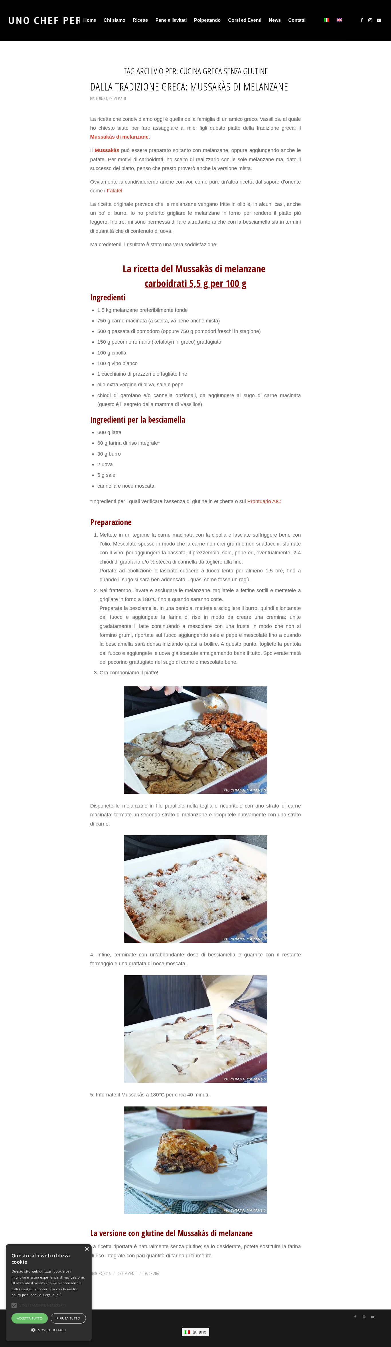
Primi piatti (117, 98)
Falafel (114, 191)
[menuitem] (90, 20)
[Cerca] (314, 20)
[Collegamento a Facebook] (362, 20)
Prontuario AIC (263, 501)
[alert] (49, 1292)
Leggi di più (52, 1295)
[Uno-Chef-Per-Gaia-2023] (59, 20)
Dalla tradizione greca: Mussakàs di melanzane (189, 86)
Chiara (154, 1273)
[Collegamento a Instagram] (370, 20)
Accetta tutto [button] (29, 1318)
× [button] (86, 1249)
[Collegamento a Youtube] (379, 20)
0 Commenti (127, 1273)
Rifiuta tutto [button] (68, 1318)
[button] (48, 1330)
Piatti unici (98, 98)
